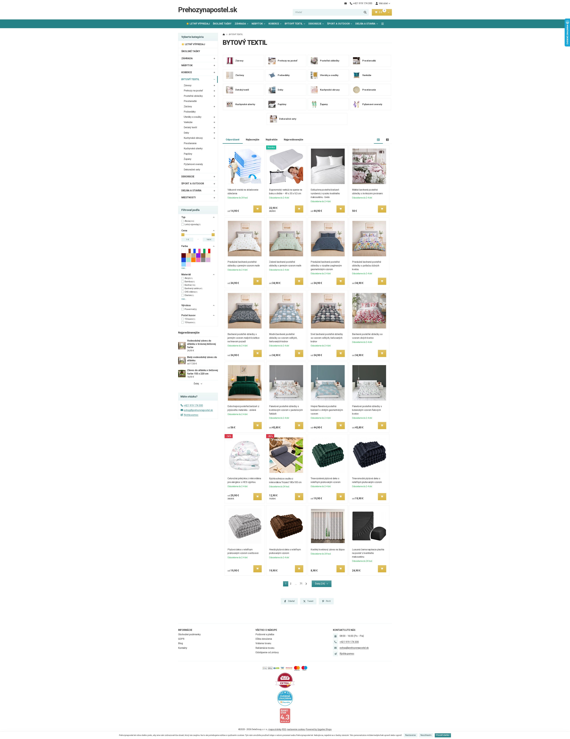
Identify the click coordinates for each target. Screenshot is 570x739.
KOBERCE (274, 23)
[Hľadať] (365, 12)
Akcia (189, 221)
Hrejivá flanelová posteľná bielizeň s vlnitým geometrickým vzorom (327, 410)
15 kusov (190, 319)
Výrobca (186, 305)
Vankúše (188, 122)
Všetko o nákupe (266, 630)
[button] (388, 12)
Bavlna (190, 285)
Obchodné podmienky (189, 634)
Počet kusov (188, 315)
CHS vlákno (191, 292)
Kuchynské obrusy (193, 138)
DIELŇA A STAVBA (365, 23)
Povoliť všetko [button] (442, 735)
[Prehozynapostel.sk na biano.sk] (285, 715)
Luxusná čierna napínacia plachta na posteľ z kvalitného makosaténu (368, 553)
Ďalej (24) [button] (320, 583)
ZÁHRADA (240, 23)
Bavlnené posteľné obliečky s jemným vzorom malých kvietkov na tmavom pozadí (244, 338)
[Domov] (224, 34)
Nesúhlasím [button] (426, 735)
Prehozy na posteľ (193, 90)
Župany (187, 159)
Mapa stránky (274, 729)
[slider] (182, 234)
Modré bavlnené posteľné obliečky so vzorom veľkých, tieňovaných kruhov (283, 338)
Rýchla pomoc (191, 415)
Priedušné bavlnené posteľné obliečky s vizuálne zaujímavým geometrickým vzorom (326, 265)
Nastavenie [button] (410, 735)
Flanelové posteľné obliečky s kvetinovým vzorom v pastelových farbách (286, 410)
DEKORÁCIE (314, 23)
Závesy (187, 85)
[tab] (378, 140)
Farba (184, 246)
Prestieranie (190, 143)
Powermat (191, 309)
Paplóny (188, 153)
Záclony (188, 106)
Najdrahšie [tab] (272, 139)
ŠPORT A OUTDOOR (338, 23)
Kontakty (182, 648)
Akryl (189, 278)
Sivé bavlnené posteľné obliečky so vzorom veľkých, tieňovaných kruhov (327, 338)
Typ (183, 217)
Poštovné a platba (264, 634)
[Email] (345, 3)
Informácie (185, 630)
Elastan (189, 295)
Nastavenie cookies (296, 729)
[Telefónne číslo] (335, 641)
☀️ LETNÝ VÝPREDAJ (198, 23)
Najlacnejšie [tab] (252, 139)
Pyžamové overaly (193, 164)
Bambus (190, 281)
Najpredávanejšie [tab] (293, 139)
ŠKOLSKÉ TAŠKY (222, 23)
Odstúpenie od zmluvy (267, 652)
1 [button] (286, 584)
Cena (184, 230)
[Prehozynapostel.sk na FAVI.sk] (285, 680)
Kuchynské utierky (193, 148)
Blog (180, 643)
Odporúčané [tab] (232, 139)
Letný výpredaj (193, 224)
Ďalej (196, 383)
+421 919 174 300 (193, 405)
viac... (183, 268)
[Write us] (335, 653)
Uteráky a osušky (192, 116)
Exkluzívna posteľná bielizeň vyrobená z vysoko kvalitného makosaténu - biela (325, 193)
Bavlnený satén (193, 288)
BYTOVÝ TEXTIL (295, 24)
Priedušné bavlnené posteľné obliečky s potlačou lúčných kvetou (366, 265)
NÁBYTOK (257, 23)
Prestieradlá (190, 101)
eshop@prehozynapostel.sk (198, 410)
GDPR (181, 638)
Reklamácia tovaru (264, 648)
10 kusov (190, 322)
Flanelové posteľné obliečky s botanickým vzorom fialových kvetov (367, 410)
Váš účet (383, 3)
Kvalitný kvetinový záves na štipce (328, 549)
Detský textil (190, 127)
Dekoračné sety (192, 169)
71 (301, 583)
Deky (186, 132)
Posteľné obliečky (193, 96)
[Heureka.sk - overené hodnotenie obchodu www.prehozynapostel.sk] (285, 697)
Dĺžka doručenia (263, 638)
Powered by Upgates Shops (319, 729)
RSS (284, 729)
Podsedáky (190, 111)
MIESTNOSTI (188, 197)
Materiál (186, 274)
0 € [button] (381, 12)
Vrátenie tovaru (263, 643)
